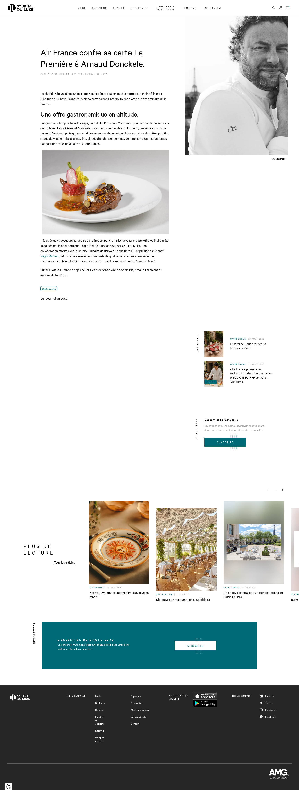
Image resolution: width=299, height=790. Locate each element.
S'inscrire (225, 442)
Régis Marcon (49, 256)
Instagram (270, 710)
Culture (191, 7)
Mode (81, 7)
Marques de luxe (100, 739)
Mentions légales (140, 710)
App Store (205, 696)
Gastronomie (49, 288)
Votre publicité (138, 716)
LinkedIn (269, 696)
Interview (213, 7)
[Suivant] (279, 490)
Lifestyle (139, 7)
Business (99, 7)
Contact (135, 723)
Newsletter (136, 703)
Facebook (270, 716)
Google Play (205, 703)
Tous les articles (64, 562)
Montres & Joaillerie (165, 8)
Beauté (118, 7)
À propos (136, 696)
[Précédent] (270, 490)
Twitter (269, 703)
